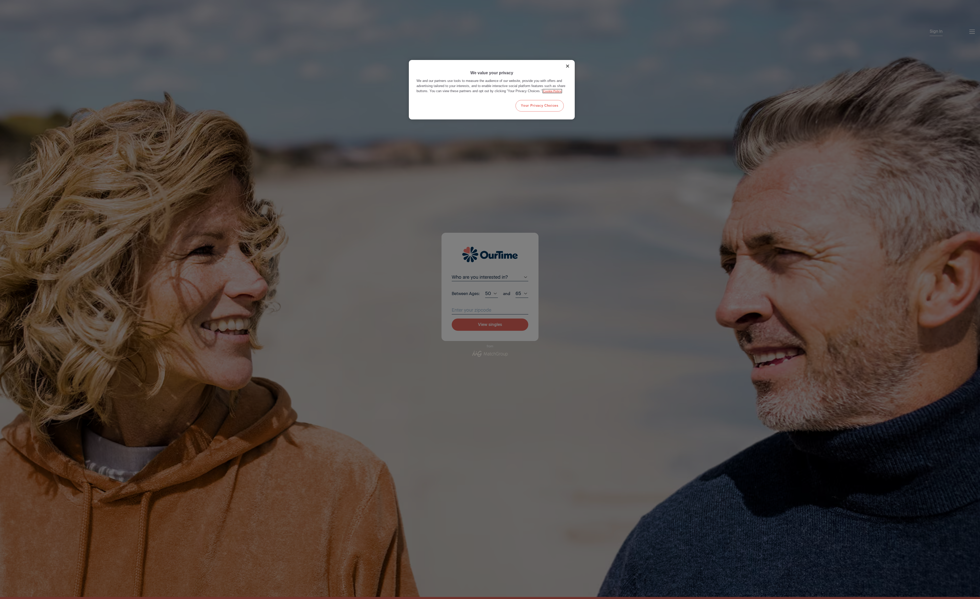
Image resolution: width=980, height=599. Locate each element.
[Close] (567, 66)
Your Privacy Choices (539, 105)
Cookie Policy (552, 91)
